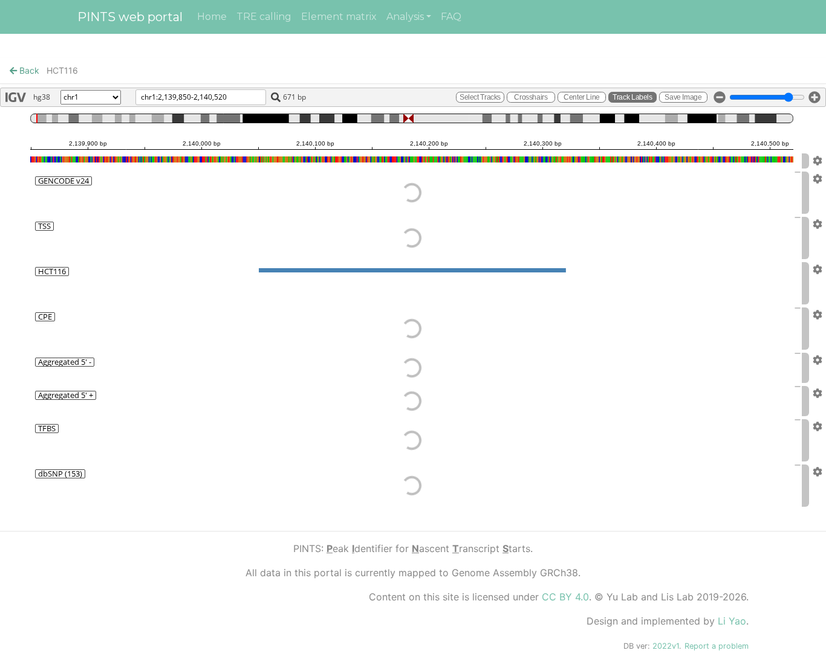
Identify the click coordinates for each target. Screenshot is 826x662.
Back (28, 70)
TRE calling (263, 16)
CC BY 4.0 (565, 597)
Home (212, 16)
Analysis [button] (405, 16)
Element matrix (339, 16)
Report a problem (717, 646)
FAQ (451, 16)
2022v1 (665, 646)
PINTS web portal (130, 17)
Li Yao (732, 621)
